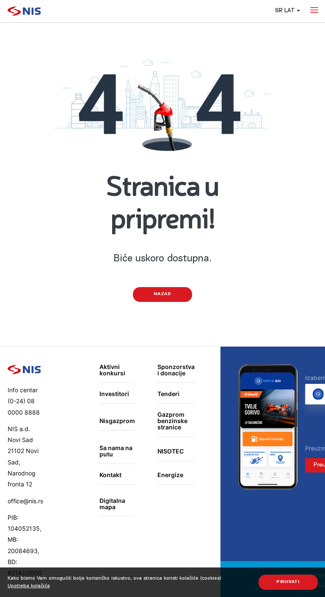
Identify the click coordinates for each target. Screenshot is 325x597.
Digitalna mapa (112, 503)
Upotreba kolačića (29, 586)
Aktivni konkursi (112, 370)
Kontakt (110, 475)
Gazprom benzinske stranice (172, 421)
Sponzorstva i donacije (176, 370)
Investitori (114, 394)
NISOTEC (170, 451)
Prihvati (288, 582)
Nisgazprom (117, 421)
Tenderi (168, 394)
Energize (170, 475)
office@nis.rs (25, 501)
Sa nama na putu (115, 451)
